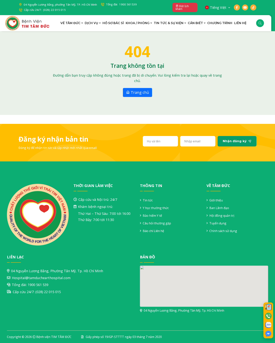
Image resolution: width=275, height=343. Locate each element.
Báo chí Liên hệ (153, 231)
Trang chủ (139, 92)
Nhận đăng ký (235, 141)
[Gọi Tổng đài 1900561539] (268, 315)
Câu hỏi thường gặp (157, 223)
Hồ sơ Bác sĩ (113, 23)
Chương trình (219, 23)
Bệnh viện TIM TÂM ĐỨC (53, 337)
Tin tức (148, 200)
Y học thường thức (156, 208)
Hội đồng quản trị (221, 216)
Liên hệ (240, 23)
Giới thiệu (216, 200)
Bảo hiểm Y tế (152, 216)
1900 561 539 (38, 284)
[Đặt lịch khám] (268, 306)
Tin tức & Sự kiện (169, 23)
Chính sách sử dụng (223, 231)
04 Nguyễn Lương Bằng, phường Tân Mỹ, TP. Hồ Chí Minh (60, 4)
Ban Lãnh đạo (219, 208)
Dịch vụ (91, 23)
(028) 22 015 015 (48, 292)
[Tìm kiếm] (260, 23)
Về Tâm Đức (70, 23)
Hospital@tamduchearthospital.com (41, 278)
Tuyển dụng (217, 223)
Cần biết (195, 23)
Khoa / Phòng (137, 23)
